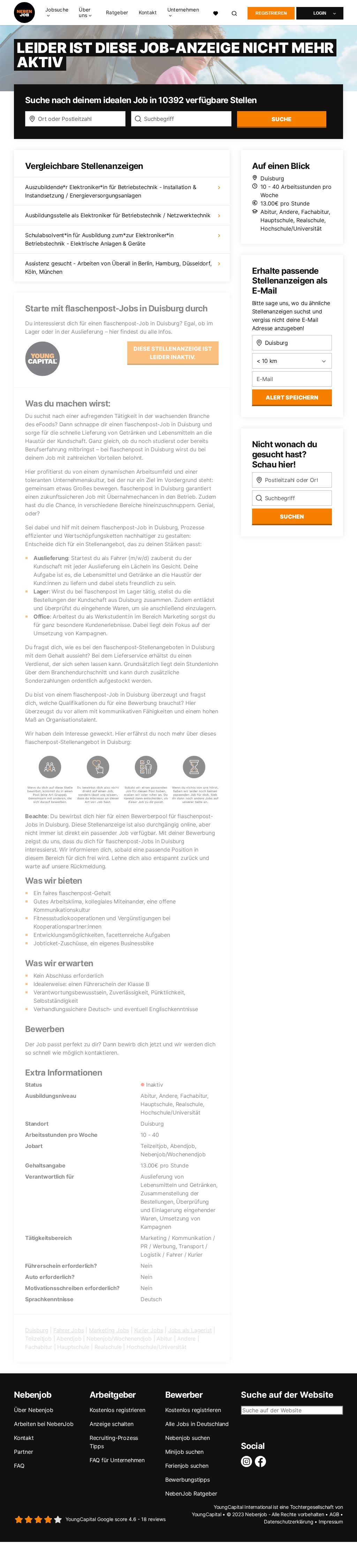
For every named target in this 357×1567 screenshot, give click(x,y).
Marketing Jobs (109, 1330)
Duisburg (36, 1330)
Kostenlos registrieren (117, 1409)
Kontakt (148, 12)
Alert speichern (292, 397)
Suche (281, 119)
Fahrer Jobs (68, 1330)
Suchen (292, 516)
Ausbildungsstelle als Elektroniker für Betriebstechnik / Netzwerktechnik (118, 215)
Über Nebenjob (33, 1409)
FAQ (19, 1465)
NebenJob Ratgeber (191, 1493)
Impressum (331, 1522)
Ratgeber (117, 12)
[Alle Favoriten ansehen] (215, 12)
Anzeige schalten (112, 1423)
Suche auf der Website (287, 1395)
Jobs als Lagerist (190, 1330)
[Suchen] (234, 13)
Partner (23, 1451)
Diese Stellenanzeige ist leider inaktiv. (173, 352)
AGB (334, 1514)
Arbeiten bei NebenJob (44, 1423)
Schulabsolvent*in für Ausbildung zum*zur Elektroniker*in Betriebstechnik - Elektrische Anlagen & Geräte (99, 239)
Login (319, 13)
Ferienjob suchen (186, 1465)
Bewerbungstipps (187, 1479)
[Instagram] (248, 1461)
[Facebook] (262, 1461)
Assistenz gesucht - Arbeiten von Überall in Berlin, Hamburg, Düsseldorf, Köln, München (118, 267)
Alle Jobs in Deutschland (197, 1423)
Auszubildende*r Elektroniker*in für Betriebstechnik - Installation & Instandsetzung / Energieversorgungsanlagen (110, 191)
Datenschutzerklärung (288, 1522)
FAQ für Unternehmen (117, 1460)
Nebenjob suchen (187, 1437)
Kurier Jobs (148, 1330)
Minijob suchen (184, 1451)
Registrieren (271, 13)
